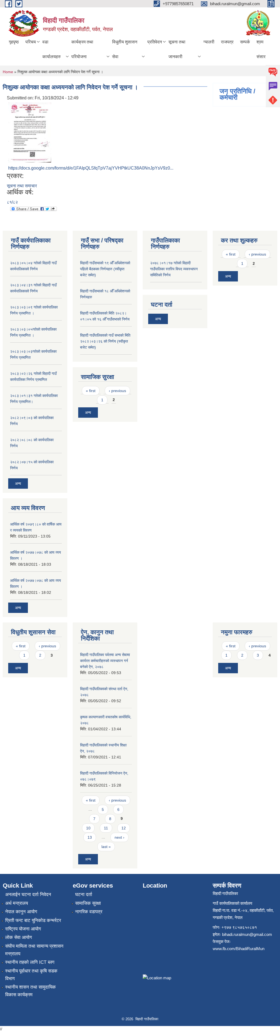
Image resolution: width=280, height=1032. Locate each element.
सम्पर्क (245, 42)
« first (90, 391)
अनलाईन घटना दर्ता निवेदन (28, 894)
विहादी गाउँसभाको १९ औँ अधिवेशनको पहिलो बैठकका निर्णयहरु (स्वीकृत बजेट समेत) (105, 269)
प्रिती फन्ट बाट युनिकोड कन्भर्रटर (33, 920)
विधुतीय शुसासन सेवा (124, 49)
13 (90, 837)
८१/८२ (12, 202)
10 (88, 828)
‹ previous (117, 391)
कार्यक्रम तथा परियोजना (82, 49)
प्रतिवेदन (154, 42)
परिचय (30, 42)
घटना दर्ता (83, 894)
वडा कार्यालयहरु (51, 49)
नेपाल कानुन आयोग (21, 911)
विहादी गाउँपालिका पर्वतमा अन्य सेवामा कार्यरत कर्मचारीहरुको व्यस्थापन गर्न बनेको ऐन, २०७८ (105, 661)
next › (119, 837)
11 (106, 828)
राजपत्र (227, 42)
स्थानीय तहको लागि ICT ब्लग (29, 962)
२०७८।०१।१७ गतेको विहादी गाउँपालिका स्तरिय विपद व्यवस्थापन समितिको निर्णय (174, 269)
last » (106, 846)
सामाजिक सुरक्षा (88, 903)
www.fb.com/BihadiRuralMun (238, 948)
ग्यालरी (208, 42)
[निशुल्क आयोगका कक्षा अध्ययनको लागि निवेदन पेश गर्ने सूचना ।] (29, 132)
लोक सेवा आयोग (18, 937)
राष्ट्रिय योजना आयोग (23, 929)
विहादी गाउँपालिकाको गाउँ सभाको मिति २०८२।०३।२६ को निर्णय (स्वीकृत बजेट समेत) (105, 341)
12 (123, 828)
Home (8, 72)
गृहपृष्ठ (14, 42)
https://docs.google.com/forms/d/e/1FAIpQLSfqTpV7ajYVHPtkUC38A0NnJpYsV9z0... (90, 168)
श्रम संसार (261, 49)
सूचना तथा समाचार (22, 185)
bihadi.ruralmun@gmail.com (247, 934)
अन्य (18, 483)
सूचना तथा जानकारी (176, 49)
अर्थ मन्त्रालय (16, 903)
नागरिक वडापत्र (88, 911)
